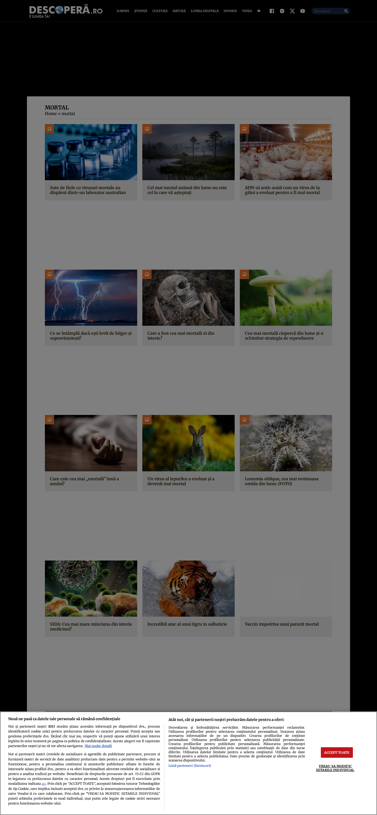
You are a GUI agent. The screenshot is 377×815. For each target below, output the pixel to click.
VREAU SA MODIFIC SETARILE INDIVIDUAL (335, 768)
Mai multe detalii (98, 746)
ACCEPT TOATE (336, 752)
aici (44, 784)
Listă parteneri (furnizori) (189, 765)
